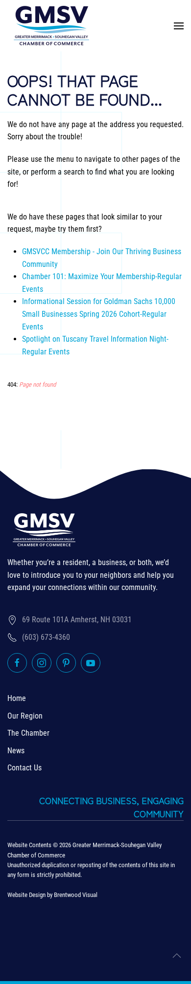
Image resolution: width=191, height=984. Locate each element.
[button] (179, 25)
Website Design (26, 894)
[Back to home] (51, 25)
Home (16, 698)
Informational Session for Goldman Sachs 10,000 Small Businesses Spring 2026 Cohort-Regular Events (98, 314)
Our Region (25, 716)
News (15, 750)
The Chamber (28, 733)
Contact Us (24, 767)
